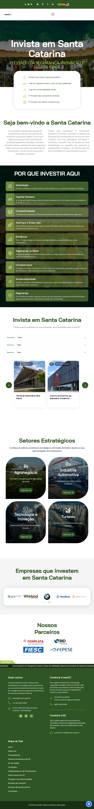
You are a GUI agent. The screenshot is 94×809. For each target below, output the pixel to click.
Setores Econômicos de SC (19, 759)
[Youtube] (38, 4)
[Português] (59, 4)
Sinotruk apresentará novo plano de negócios (63, 666)
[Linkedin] (26, 716)
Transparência (14, 755)
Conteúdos (12, 791)
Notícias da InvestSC (17, 783)
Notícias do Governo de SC (19, 787)
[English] (67, 4)
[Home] (8, 14)
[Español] (63, 4)
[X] (48, 4)
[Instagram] (43, 4)
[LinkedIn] (53, 4)
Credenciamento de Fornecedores (22, 771)
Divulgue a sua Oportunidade (20, 779)
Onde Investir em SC (16, 775)
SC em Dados (13, 763)
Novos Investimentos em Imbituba (26, 666)
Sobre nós (12, 751)
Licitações (12, 767)
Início (10, 747)
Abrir (29, 384)
